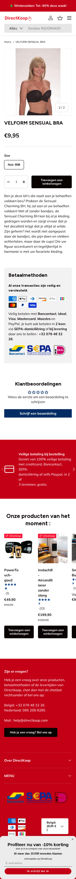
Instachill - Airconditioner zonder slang (45, 582)
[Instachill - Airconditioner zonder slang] (53, 548)
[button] (60, 18)
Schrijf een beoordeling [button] (38, 413)
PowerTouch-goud (11, 575)
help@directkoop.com (31, 720)
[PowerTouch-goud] (19, 548)
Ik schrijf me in (38, 871)
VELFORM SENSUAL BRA (30, 42)
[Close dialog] (73, 839)
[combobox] (38, 28)
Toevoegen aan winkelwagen (51, 181)
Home (7, 42)
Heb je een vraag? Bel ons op (31, 732)
